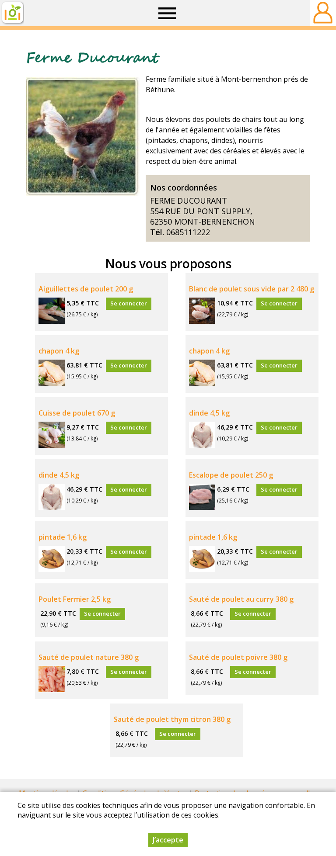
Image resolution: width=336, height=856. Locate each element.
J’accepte (168, 840)
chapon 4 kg (58, 351)
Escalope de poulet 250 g (231, 475)
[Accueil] (12, 13)
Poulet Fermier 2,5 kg (74, 599)
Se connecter (128, 303)
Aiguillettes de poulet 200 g (85, 289)
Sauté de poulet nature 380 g (88, 657)
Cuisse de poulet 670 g (76, 413)
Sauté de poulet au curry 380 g (241, 599)
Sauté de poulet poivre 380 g (238, 657)
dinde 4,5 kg (209, 413)
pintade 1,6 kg (62, 537)
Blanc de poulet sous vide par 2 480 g (251, 289)
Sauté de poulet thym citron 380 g (172, 719)
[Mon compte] (323, 13)
